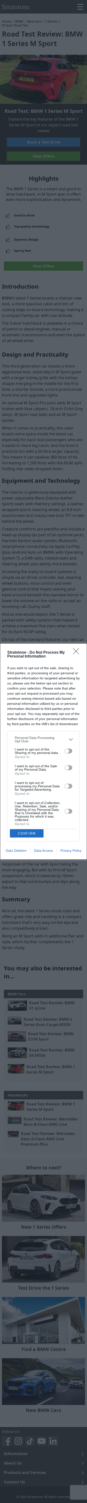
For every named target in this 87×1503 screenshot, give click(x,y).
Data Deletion (16, 850)
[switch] (68, 751)
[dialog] (43, 751)
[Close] (77, 652)
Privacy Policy (70, 850)
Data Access (43, 850)
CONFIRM (27, 833)
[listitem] (43, 739)
